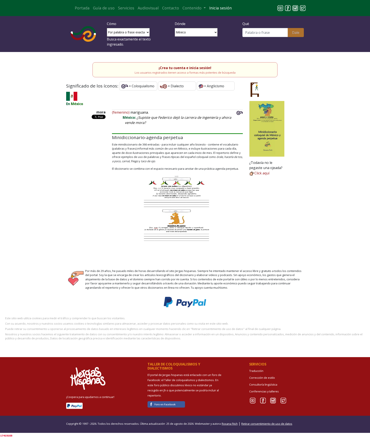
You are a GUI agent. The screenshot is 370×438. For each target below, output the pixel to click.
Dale (295, 32)
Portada (82, 7)
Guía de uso (104, 7)
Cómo (111, 23)
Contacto (170, 7)
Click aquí (261, 173)
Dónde (180, 23)
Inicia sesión (220, 7)
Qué (245, 23)
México (77, 103)
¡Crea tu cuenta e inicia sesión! (185, 67)
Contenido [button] (192, 7)
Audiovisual (148, 7)
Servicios (126, 7)
